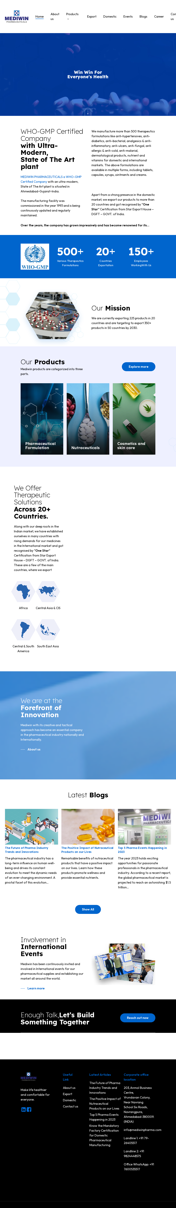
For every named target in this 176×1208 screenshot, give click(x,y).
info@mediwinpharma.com (142, 1130)
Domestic (69, 1100)
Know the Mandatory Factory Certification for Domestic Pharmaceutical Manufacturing (104, 1135)
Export (67, 1094)
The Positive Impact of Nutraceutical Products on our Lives (105, 1103)
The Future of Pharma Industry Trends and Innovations (104, 1088)
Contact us (70, 1106)
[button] (138, 366)
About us (69, 1088)
